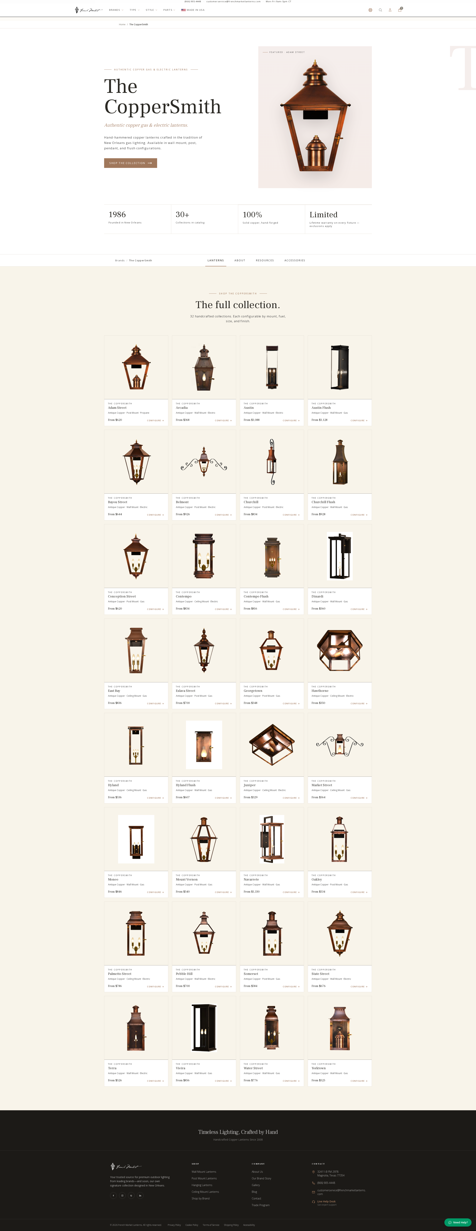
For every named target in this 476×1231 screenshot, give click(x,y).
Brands (120, 260)
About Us (257, 1171)
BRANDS (114, 13)
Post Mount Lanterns (204, 1178)
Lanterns (216, 260)
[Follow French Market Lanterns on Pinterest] (131, 1195)
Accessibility (249, 1225)
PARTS (168, 13)
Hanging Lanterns (202, 1185)
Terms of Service (211, 1225)
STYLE (150, 13)
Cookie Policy (191, 1225)
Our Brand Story (261, 1178)
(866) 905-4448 (193, 2)
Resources (265, 260)
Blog (254, 1191)
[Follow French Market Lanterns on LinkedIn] (140, 1195)
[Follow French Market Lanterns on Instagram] (122, 1195)
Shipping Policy (231, 1225)
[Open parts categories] (174, 13)
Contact (256, 1198)
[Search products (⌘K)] (380, 13)
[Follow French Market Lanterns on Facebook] (113, 1195)
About (239, 260)
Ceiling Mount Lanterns (205, 1191)
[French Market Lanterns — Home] (88, 13)
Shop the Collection (127, 163)
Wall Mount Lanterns (204, 1171)
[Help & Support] (370, 13)
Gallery (256, 1185)
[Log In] (390, 13)
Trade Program (261, 1205)
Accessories (294, 260)
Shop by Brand (201, 1198)
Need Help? (460, 1222)
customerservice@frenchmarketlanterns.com (233, 2)
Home (122, 24)
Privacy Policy (174, 1225)
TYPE (133, 13)
